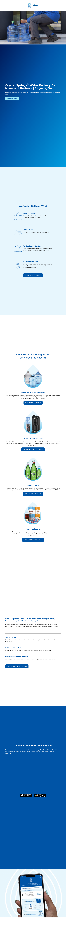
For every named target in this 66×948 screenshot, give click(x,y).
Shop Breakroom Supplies (33, 540)
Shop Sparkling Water (33, 494)
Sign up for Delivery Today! (17, 666)
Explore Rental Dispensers (33, 449)
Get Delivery (12, 98)
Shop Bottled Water (33, 403)
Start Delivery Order (33, 275)
